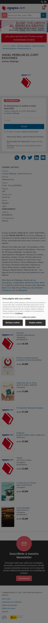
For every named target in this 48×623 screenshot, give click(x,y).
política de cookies (29, 317)
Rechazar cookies (13, 323)
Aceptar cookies (35, 323)
